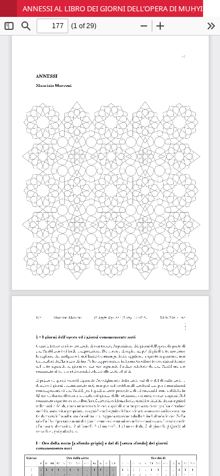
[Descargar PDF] (211, 8)
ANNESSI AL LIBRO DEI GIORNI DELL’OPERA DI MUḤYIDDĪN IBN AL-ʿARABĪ (121, 8)
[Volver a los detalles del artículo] (8, 8)
